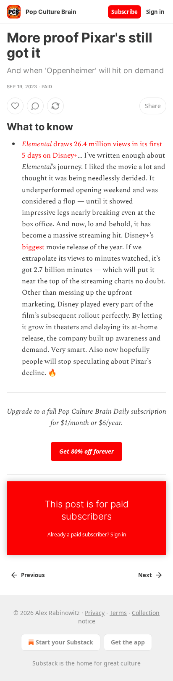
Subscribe (124, 12)
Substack (45, 663)
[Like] (15, 106)
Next (145, 575)
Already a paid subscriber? (86, 534)
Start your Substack (64, 642)
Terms (118, 613)
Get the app (128, 642)
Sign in (155, 12)
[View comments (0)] (35, 106)
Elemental (37, 144)
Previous (33, 575)
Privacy (95, 613)
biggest (33, 247)
